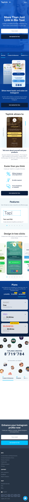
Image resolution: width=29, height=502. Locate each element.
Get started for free (14, 36)
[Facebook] (9, 495)
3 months (7, 294)
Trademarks (4, 462)
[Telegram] (18, 495)
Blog (2, 488)
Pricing (2, 466)
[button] (7, 226)
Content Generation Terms (7, 458)
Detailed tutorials (5, 483)
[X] (15, 495)
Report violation (5, 476)
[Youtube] (2, 495)
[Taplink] (4, 2)
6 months (14, 294)
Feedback (3, 474)
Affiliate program (5, 464)
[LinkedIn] (12, 495)
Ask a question (5, 472)
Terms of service (5, 460)
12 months (22, 294)
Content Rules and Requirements (9, 455)
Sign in (25, 2)
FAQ (2, 485)
